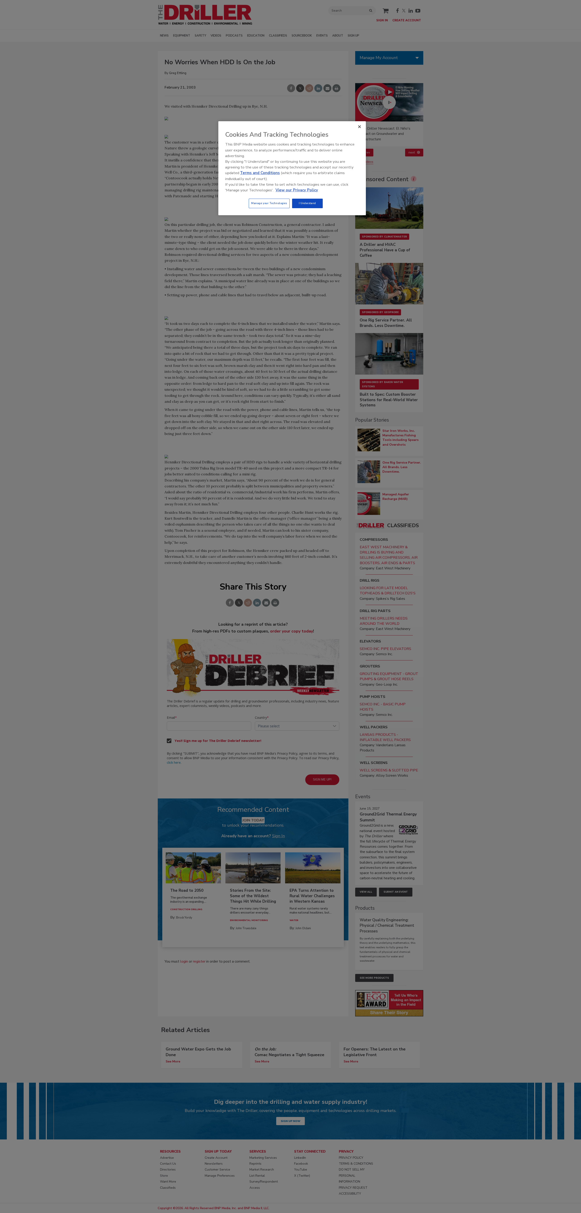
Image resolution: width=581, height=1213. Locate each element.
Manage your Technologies (269, 203)
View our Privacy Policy (297, 190)
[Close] (359, 127)
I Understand (307, 203)
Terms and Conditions (260, 172)
